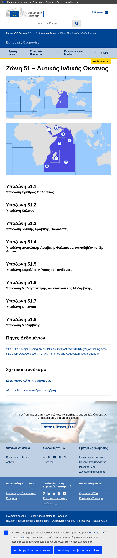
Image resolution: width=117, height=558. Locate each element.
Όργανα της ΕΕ (87, 493)
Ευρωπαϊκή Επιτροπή (17, 33)
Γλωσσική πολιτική (16, 516)
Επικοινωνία (100, 521)
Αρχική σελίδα (13, 52)
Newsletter (48, 462)
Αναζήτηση (76, 23)
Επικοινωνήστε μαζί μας (92, 457)
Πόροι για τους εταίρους (42, 516)
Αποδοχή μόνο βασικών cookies (78, 550)
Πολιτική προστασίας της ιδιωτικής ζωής (28, 521)
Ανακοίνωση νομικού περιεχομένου (71, 521)
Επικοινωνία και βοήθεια (73, 52)
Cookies (62, 516)
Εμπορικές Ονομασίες (36, 52)
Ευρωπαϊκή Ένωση (90, 498)
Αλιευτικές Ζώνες (48, 33)
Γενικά (104, 52)
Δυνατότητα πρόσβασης (92, 471)
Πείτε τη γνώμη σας (58, 427)
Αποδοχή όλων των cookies (32, 550)
